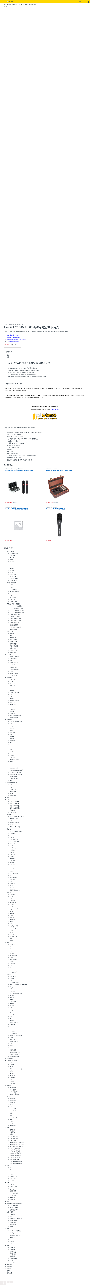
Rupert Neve (13, 667)
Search (80, 2)
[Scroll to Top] (45, 1280)
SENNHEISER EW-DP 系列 (17, 612)
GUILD (11, 911)
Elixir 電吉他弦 (14, 1136)
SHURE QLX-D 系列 (15, 616)
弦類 (8, 1128)
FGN (11, 951)
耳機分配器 (13, 812)
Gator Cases (13, 1172)
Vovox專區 (12, 1214)
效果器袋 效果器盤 (15, 1052)
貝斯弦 (11, 1134)
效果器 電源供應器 (15, 1054)
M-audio (12, 703)
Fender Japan (13, 848)
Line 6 (11, 1012)
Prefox (11, 1239)
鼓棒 (11, 1119)
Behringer (13, 555)
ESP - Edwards (14, 839)
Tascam (12, 568)
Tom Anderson (14, 873)
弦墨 (11, 938)
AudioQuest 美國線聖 (16, 1218)
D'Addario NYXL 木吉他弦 (17, 1144)
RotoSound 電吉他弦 (15, 1153)
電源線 (11, 1226)
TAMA (11, 1121)
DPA (11, 635)
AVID (11, 724)
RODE (11, 566)
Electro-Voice (13, 589)
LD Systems (13, 597)
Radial (11, 671)
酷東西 (9, 1269)
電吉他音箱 (13, 1191)
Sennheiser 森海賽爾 (16, 772)
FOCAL (11, 688)
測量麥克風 (13, 648)
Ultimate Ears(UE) (15, 827)
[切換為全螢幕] (4, 1282)
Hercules (12, 1237)
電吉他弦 (12, 1130)
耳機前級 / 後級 (14, 778)
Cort (11, 898)
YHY (11, 1243)
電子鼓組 (12, 1102)
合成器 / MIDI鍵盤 (12, 1060)
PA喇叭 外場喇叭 (11, 583)
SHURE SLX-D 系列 (15, 614)
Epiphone (12, 850)
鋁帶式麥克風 (13, 650)
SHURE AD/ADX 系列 (15, 618)
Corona (12, 856)
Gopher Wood (14, 909)
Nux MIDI (12, 1075)
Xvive (11, 762)
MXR (11, 1016)
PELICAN (9, 1264)
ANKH (11, 896)
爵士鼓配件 (13, 1125)
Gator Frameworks (15, 1235)
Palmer (12, 1027)
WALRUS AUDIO (14, 656)
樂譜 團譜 (12, 1262)
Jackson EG (13, 879)
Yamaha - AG (13, 936)
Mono (11, 1174)
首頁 (5, 4)
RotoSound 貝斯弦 (15, 1157)
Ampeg (12, 1184)
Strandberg (13, 869)
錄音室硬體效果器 (12, 783)
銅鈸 (11, 1115)
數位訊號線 (13, 1224)
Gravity (12, 1233)
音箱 (8, 1182)
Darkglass (12, 987)
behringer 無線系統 (15, 627)
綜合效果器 (13, 1050)
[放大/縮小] (1, 1282)
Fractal (12, 997)
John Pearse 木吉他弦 (16, 1163)
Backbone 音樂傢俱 (15, 1231)
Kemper (12, 1010)
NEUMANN (13, 705)
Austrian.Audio (14, 768)
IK (10, 745)
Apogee (12, 726)
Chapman (12, 854)
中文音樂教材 (13, 1258)
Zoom (11, 572)
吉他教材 (12, 1248)
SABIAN (15, 1117)
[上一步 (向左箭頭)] (1, 1284)
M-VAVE (12, 1014)
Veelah (12, 934)
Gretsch (12, 888)
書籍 (8, 1245)
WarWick (12, 970)
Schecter (12, 865)
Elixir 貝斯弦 (13, 1140)
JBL (11, 593)
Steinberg (12, 755)
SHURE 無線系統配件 (15, 621)
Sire (11, 966)
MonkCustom (13, 1176)
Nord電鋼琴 (13, 1088)
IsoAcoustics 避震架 (15, 715)
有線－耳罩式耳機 (15, 802)
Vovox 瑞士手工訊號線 (16, 774)
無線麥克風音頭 (14, 625)
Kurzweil (12, 1077)
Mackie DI (12, 665)
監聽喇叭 (9, 677)
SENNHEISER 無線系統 (16, 606)
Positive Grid (13, 1187)
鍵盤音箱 (12, 1199)
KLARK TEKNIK (14, 663)
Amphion (12, 679)
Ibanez (12, 862)
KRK (11, 696)
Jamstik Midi (13, 877)
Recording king (14, 928)
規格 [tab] (8, 357)
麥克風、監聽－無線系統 (13, 604)
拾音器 (11, 940)
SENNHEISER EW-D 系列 (16, 608)
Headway (12, 913)
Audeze (12, 766)
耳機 (8, 799)
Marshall (12, 825)
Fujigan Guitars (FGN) (16, 831)
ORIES (11, 886)
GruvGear (12, 1170)
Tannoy (12, 711)
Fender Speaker (14, 591)
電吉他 (9, 829)
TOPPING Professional (16, 722)
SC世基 (12, 1241)
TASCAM (12, 757)
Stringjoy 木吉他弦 (15, 1151)
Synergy (12, 1189)
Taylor (11, 932)
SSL (11, 753)
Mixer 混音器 (10, 551)
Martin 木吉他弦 (14, 1159)
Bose (11, 587)
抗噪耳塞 (12, 810)
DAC (11, 780)
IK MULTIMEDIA (14, 692)
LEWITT (6, 324)
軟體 (8, 797)
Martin (12, 917)
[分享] (8, 1282)
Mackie (12, 562)
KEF (11, 820)
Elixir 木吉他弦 (14, 1138)
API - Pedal (13, 976)
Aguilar (12, 978)
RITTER (12, 1180)
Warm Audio (13, 1039)
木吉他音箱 (13, 1195)
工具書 (11, 1260)
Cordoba (12, 900)
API (11, 785)
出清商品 (9, 1273)
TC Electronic (13, 1033)
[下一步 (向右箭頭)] (4, 1284)
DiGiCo (12, 557)
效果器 (9, 974)
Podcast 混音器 (14, 578)
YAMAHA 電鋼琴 (14, 1094)
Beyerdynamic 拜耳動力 (16, 770)
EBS (11, 989)
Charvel (12, 852)
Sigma (11, 930)
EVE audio (12, 686)
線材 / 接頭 (10, 1212)
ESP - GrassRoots (14, 841)
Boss (11, 980)
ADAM (11, 682)
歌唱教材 (12, 1256)
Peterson (12, 1025)
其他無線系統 (13, 629)
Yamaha (12, 570)
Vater (11, 1123)
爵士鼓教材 (13, 1252)
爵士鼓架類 (13, 1100)
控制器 (11, 793)
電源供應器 (13, 795)
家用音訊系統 (13, 776)
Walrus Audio (13, 1041)
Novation (12, 1073)
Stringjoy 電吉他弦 (15, 1149)
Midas (11, 559)
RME (11, 749)
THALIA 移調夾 (14, 1205)
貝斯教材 (12, 1250)
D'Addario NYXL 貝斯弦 (16, 1147)
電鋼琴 (9, 1085)
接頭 (11, 1216)
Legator (12, 871)
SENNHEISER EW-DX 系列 (17, 610)
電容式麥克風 (12, 324)
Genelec (12, 690)
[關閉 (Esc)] (11, 1282)
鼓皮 (11, 1107)
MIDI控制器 (10, 1058)
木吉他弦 (12, 1132)
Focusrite (12, 740)
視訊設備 (9, 1266)
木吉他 (9, 892)
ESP (11, 835)
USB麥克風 (13, 637)
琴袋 (8, 1165)
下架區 (9, 1271)
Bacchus (12, 884)
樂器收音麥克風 (20, 469)
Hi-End (9, 764)
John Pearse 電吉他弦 (16, 1161)
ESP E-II (12, 837)
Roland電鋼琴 (13, 1092)
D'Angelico (13, 858)
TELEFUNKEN (13, 675)
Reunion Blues (14, 1178)
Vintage (12, 968)
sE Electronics (14, 673)
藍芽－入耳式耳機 (15, 808)
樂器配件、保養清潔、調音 (14, 1203)
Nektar (12, 1071)
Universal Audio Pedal (16, 1035)
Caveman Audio (14, 982)
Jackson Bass (13, 959)
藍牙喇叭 (9, 814)
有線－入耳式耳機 (15, 804)
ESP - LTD (12, 844)
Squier (12, 867)
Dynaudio (12, 684)
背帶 (8, 1201)
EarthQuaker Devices (16, 993)
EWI (11, 661)
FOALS (11, 1168)
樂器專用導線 (13, 1220)
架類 (8, 1229)
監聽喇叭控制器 (14, 717)
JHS (11, 1008)
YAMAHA (12, 599)
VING (11, 1037)
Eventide (12, 991)
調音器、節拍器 (14, 1208)
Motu (11, 734)
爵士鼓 (9, 1096)
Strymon (12, 1031)
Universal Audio (14, 759)
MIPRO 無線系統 (14, 623)
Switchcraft (13, 789)
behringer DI (13, 658)
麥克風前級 (13, 791)
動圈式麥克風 (13, 642)
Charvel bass (13, 949)
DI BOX (9, 654)
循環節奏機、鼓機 (15, 1056)
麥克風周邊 (13, 652)
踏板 (11, 1113)
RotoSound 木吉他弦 (15, 1155)
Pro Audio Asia (55, 409)
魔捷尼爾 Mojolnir (15, 890)
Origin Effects (14, 1022)
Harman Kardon (14, 818)
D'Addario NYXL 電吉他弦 (17, 1142)
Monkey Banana (14, 700)
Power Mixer (13, 581)
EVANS (14, 1109)
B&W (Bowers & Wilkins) (16, 816)
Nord (11, 1067)
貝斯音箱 (12, 1197)
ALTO (11, 585)
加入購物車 (9, 352)
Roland (12, 1081)
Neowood (12, 919)
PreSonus (12, 564)
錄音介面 (9, 719)
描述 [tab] (8, 355)
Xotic (11, 875)
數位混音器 (13, 574)
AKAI (11, 1062)
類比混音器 (13, 576)
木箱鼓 (11, 1104)
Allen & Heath (14, 553)
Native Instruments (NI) (16, 1069)
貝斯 (8, 942)
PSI (11, 707)
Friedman (12, 999)
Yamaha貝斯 (13, 972)
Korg (11, 1079)
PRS (11, 881)
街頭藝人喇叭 (13, 602)
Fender (12, 846)
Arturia (12, 728)
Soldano (12, 1029)
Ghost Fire (13, 1001)
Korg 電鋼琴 (13, 1090)
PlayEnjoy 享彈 (14, 926)
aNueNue (12, 833)
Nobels (12, 1020)
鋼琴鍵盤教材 (13, 1254)
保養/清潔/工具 (14, 1210)
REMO (14, 1111)
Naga (11, 921)
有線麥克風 (10, 4)
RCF (11, 595)
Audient (12, 730)
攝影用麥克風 (13, 644)
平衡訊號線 (13, 1222)
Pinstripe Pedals (14, 669)
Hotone (12, 1003)
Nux (11, 743)
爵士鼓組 (12, 1098)
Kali (11, 694)
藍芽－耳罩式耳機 (15, 806)
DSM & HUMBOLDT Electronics (18, 985)
